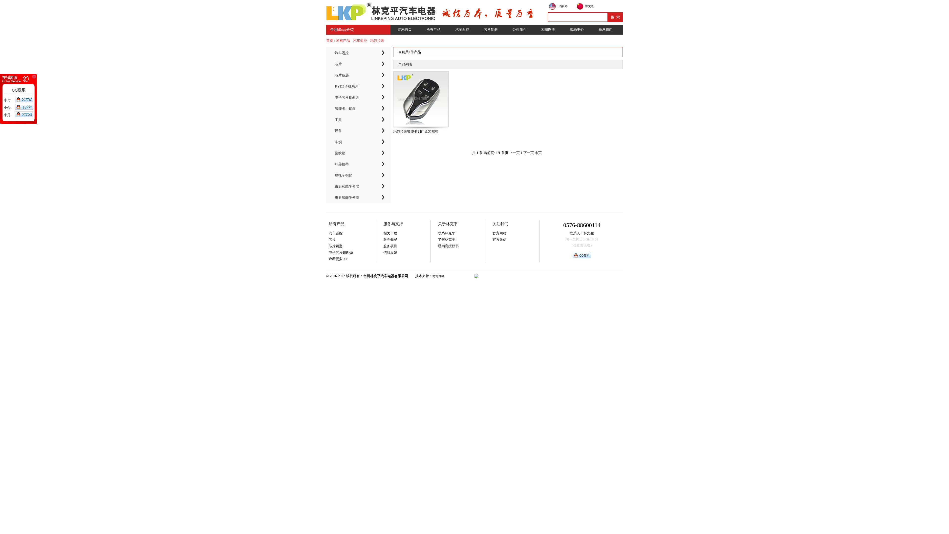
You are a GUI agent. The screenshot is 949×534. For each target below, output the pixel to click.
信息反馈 (390, 252)
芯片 (338, 64)
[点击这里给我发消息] (24, 99)
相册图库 (548, 29)
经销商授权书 (448, 246)
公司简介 (519, 29)
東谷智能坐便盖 (347, 198)
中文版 (589, 6)
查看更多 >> (338, 259)
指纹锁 (340, 153)
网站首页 (405, 29)
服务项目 (390, 246)
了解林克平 (446, 240)
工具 (338, 120)
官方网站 (499, 233)
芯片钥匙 (491, 29)
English (563, 6)
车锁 (338, 142)
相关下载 (390, 233)
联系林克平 (446, 233)
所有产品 (433, 29)
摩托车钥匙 (343, 175)
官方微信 (499, 240)
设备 (338, 131)
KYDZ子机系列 (346, 86)
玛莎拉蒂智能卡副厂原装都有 (415, 132)
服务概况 (390, 240)
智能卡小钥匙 (345, 109)
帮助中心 (577, 29)
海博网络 (438, 276)
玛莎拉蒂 (342, 164)
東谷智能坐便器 (347, 186)
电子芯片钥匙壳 (347, 97)
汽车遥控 (462, 29)
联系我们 (605, 29)
